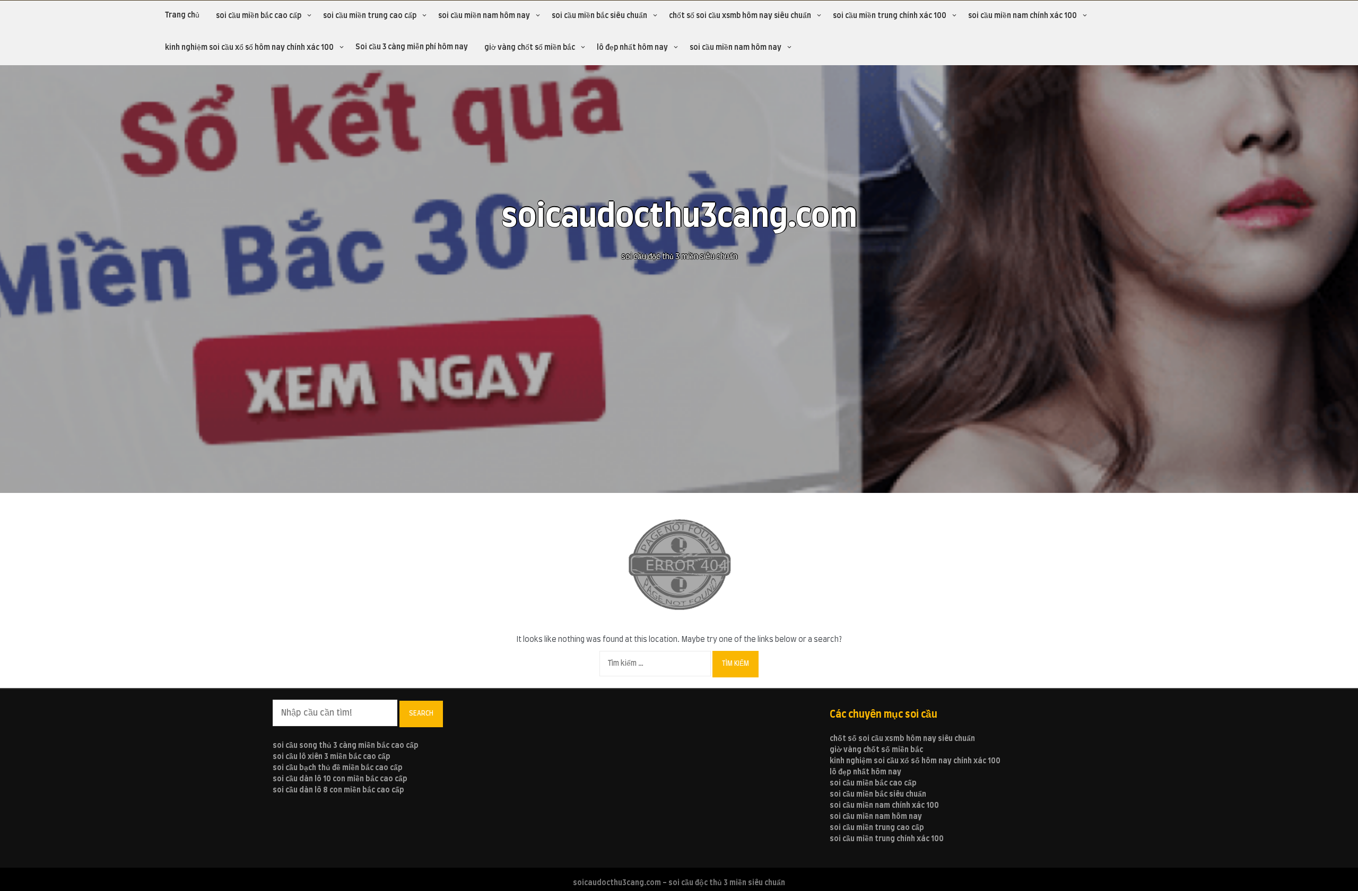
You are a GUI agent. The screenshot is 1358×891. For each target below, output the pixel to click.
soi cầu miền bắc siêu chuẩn (599, 16)
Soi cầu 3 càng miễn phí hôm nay (411, 47)
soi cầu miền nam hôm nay (484, 16)
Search (421, 713)
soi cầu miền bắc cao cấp (258, 16)
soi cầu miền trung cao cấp (369, 16)
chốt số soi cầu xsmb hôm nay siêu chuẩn (740, 16)
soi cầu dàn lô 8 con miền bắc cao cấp (338, 790)
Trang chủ (182, 15)
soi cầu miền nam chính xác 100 (1022, 16)
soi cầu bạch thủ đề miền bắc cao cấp (338, 768)
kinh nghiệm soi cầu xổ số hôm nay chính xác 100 (249, 47)
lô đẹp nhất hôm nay (632, 47)
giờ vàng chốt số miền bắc (529, 47)
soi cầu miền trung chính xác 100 (889, 16)
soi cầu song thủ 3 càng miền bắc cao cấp (346, 745)
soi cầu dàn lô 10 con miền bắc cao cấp (340, 779)
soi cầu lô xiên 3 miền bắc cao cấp (331, 757)
